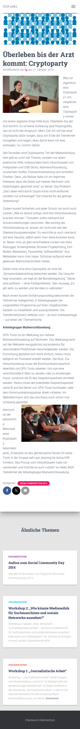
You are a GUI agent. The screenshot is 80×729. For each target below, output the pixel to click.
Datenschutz (47, 720)
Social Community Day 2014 (33, 483)
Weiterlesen (52, 698)
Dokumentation (17, 556)
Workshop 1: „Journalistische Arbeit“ (37, 671)
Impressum (31, 720)
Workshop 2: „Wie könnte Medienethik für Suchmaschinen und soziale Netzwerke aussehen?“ (38, 613)
